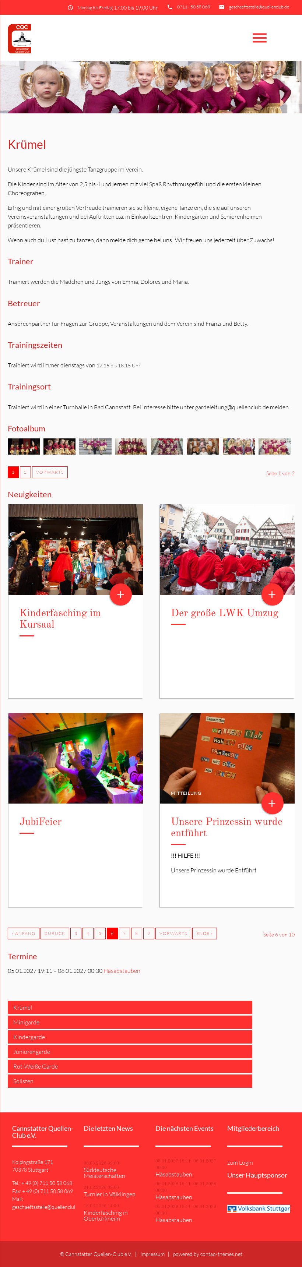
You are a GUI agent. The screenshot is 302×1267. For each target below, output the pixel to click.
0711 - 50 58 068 (193, 7)
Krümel (22, 1007)
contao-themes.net (221, 1254)
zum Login (240, 1162)
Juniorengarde (31, 1051)
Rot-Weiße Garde (35, 1066)
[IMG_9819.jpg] (95, 452)
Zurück (55, 933)
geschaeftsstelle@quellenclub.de (259, 7)
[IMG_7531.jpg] (59, 452)
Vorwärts (50, 472)
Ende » (204, 933)
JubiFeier (41, 822)
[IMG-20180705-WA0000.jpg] (167, 452)
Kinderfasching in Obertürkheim (106, 1215)
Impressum (152, 1254)
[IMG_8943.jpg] (239, 452)
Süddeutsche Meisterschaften (104, 1173)
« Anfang (23, 933)
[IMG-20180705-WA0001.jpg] (131, 452)
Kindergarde (29, 1037)
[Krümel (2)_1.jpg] (275, 452)
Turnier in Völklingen (110, 1194)
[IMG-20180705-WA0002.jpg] (203, 452)
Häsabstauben (121, 970)
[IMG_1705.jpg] (24, 452)
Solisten (23, 1081)
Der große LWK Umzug (224, 613)
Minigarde (26, 1022)
